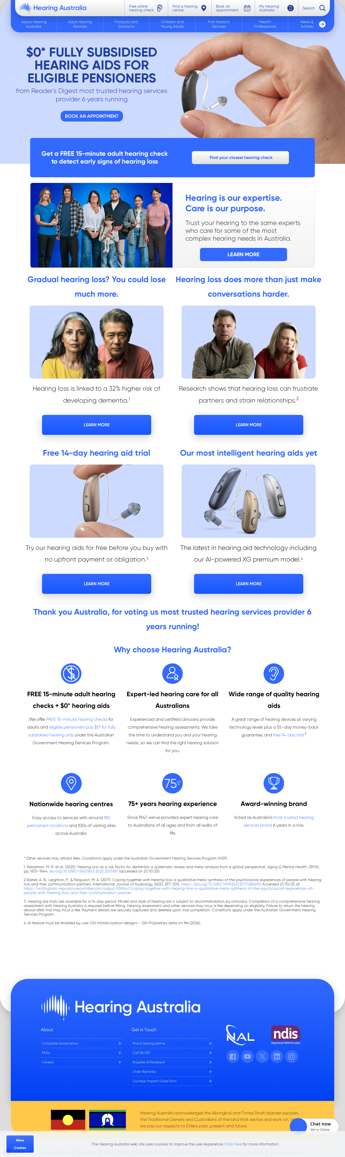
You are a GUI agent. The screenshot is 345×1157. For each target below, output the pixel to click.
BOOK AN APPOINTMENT (92, 116)
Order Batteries (144, 1071)
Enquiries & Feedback (149, 1062)
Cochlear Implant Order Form (155, 1081)
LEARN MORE (96, 424)
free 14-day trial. (289, 734)
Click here (233, 1144)
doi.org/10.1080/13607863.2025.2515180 (83, 871)
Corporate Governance (60, 1043)
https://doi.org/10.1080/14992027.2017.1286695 (221, 884)
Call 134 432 (141, 1053)
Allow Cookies (20, 1144)
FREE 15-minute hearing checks (76, 719)
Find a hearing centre (149, 1043)
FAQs (46, 1053)
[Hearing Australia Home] (53, 8)
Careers (48, 1062)
